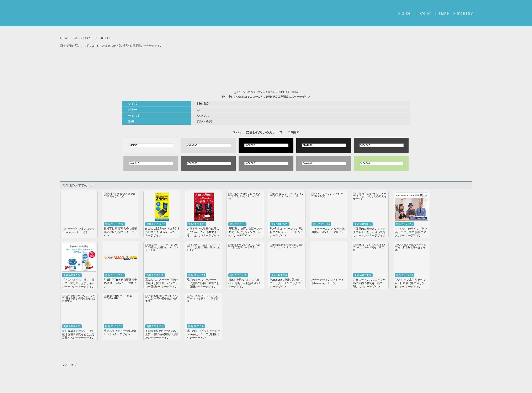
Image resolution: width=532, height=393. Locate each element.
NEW (64, 38)
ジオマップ (69, 364)
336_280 (202, 103)
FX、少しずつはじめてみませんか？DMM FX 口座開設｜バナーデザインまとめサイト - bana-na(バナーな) (89, 16)
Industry (464, 13)
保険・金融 (204, 121)
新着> (63, 45)
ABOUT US (103, 38)
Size (406, 13)
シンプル (203, 115)
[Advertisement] (266, 60)
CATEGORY (81, 38)
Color (425, 13)
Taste (443, 13)
